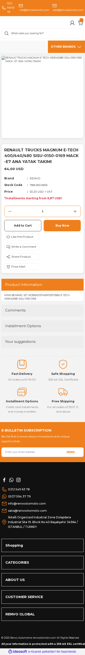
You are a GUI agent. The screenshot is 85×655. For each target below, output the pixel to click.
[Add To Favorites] (21, 236)
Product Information (23, 284)
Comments (15, 310)
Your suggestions (20, 341)
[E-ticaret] (42, 651)
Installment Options (23, 326)
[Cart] (81, 23)
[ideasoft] (17, 652)
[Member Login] (72, 23)
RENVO (35, 178)
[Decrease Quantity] (10, 211)
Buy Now (62, 225)
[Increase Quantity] (75, 211)
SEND (70, 452)
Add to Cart (23, 225)
